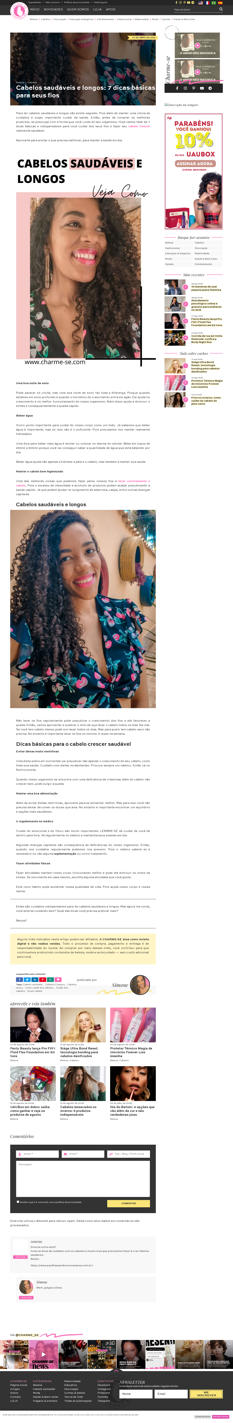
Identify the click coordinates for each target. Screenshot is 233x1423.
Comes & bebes (74, 1393)
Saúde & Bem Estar (184, 19)
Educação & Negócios (82, 19)
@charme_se (27, 1335)
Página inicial (18, 1385)
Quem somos (78, 9)
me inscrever (206, 1394)
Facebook (104, 1385)
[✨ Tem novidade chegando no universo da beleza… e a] (14, 1354)
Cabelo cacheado (33, 985)
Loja (97, 9)
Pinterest (104, 1393)
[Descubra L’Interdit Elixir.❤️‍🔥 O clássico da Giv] (72, 1354)
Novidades (53, 9)
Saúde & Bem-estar (45, 1397)
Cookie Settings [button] (202, 1417)
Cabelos (45, 19)
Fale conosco (52, 2)
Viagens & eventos (45, 1401)
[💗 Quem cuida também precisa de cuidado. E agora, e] (43, 1354)
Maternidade (142, 19)
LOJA (14, 1401)
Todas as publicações (78, 1401)
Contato (15, 1397)
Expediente (34, 2)
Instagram (104, 1389)
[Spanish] (220, 2)
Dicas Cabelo (34, 991)
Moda (155, 19)
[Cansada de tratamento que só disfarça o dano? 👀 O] (189, 1354)
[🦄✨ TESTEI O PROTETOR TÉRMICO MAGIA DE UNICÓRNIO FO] (160, 1354)
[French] (207, 2)
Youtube (103, 1397)
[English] (200, 2)
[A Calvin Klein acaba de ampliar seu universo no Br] (218, 1354)
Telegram (104, 1401)
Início (35, 9)
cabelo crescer (139, 126)
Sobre (14, 1393)
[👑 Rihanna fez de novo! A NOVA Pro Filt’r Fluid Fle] (131, 1354)
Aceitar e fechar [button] (220, 1417)
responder (20, 1257)
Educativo (70, 1385)
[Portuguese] (214, 2)
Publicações (100, 2)
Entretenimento (105, 19)
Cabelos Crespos (55, 985)
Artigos (15, 1389)
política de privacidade (69, 1202)
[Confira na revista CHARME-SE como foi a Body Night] (102, 1354)
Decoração (60, 19)
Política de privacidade (77, 2)
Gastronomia (124, 19)
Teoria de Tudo (73, 1397)
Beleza (34, 19)
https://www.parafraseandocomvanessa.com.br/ (62, 1265)
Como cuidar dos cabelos (39, 988)
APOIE (111, 9)
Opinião (166, 19)
